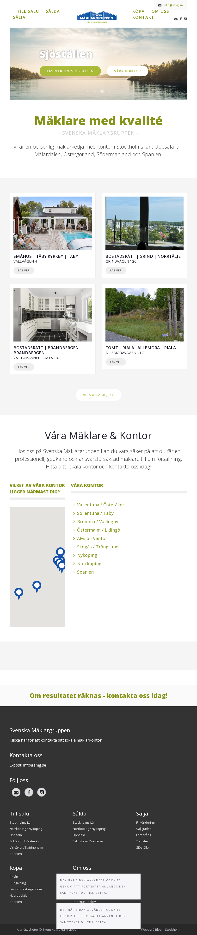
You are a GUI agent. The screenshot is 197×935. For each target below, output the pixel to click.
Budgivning (18, 883)
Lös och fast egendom (26, 889)
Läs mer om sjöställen (70, 71)
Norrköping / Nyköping (26, 829)
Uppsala (16, 835)
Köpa (138, 11)
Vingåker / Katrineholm (26, 847)
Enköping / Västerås (24, 841)
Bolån (14, 877)
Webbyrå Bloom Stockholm (160, 929)
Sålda (53, 11)
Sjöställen (102, 91)
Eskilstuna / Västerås (88, 841)
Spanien (94, 91)
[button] (18, 594)
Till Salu (28, 11)
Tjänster (142, 841)
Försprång (143, 835)
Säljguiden (144, 829)
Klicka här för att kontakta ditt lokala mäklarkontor (56, 740)
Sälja (19, 17)
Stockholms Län (21, 822)
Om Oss (160, 11)
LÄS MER (23, 270)
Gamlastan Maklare (87, 91)
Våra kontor (127, 71)
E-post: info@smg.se (28, 765)
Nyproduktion (20, 895)
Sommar (109, 91)
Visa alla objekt (98, 395)
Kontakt (143, 17)
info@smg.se (173, 5)
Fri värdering (145, 822)
